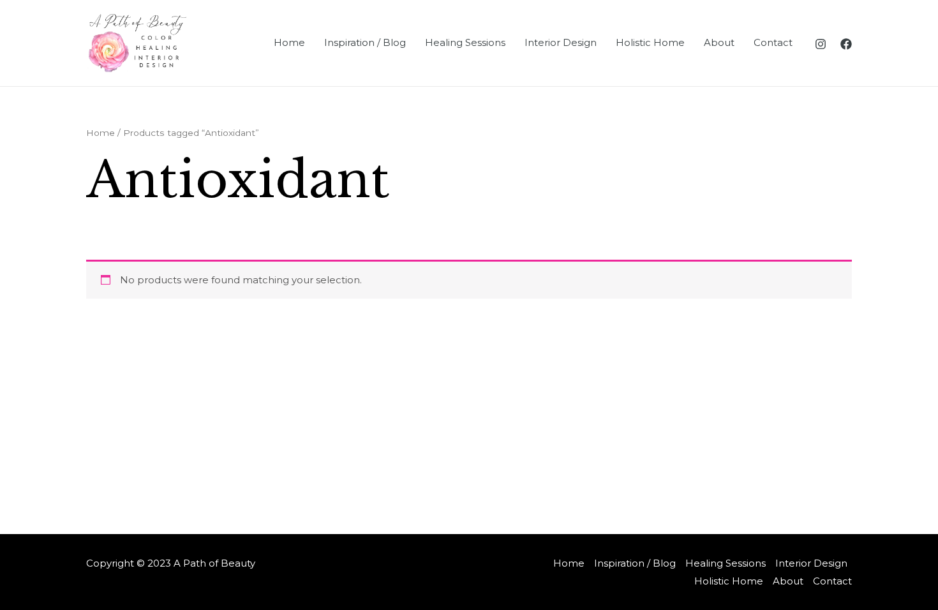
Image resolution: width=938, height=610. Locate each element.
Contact (773, 42)
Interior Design (561, 42)
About (719, 42)
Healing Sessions (465, 42)
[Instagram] (820, 44)
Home (289, 42)
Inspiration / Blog (365, 42)
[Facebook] (846, 44)
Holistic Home (650, 42)
